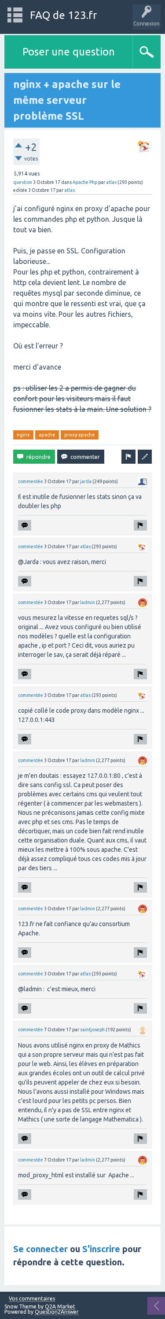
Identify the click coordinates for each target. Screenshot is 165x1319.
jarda (86, 481)
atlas (111, 182)
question (22, 182)
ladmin (87, 602)
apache (47, 434)
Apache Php (85, 182)
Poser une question (68, 52)
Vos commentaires (32, 1298)
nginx (23, 434)
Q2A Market (60, 1306)
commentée (30, 481)
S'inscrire (101, 1249)
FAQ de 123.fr (63, 15)
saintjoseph (92, 1029)
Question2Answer (57, 1312)
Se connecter (40, 1249)
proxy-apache (79, 434)
